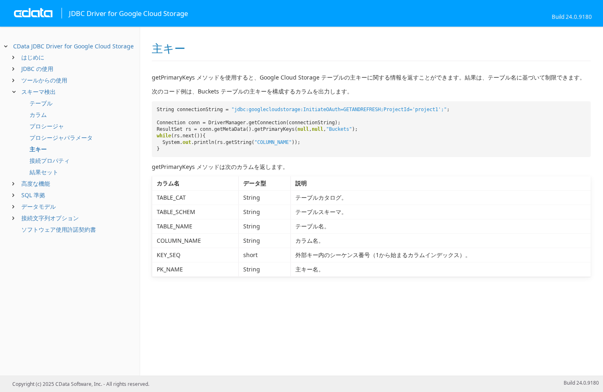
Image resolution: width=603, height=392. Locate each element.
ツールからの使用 (44, 80)
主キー (38, 149)
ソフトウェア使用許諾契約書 (58, 229)
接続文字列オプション (50, 218)
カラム (38, 115)
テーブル (41, 103)
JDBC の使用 (37, 69)
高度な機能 (35, 183)
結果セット (44, 172)
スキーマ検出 (38, 92)
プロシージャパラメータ (61, 137)
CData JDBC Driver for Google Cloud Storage (73, 46)
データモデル (38, 206)
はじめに (32, 57)
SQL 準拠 (33, 195)
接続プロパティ (50, 160)
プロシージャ (47, 126)
